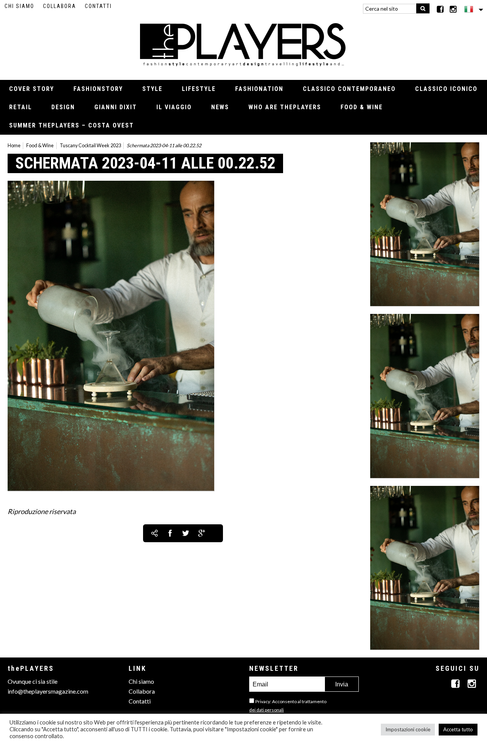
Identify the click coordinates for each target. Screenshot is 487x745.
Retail (20, 107)
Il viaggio (174, 107)
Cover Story (31, 88)
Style (152, 88)
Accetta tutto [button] (458, 729)
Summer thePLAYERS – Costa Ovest (71, 125)
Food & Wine (362, 107)
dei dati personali (266, 710)
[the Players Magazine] (243, 43)
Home (14, 145)
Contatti (98, 6)
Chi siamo (19, 6)
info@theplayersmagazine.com (48, 691)
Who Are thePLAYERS (284, 107)
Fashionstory (98, 88)
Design (63, 107)
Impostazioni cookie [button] (407, 729)
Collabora (59, 6)
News (220, 107)
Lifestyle (199, 88)
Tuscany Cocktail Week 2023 (90, 145)
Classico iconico (446, 88)
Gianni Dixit (115, 107)
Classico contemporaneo (349, 88)
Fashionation (259, 88)
